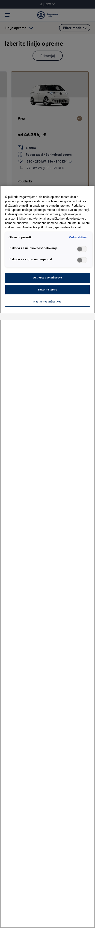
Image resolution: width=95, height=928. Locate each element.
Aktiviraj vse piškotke (47, 277)
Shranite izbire (47, 289)
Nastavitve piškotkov (47, 301)
